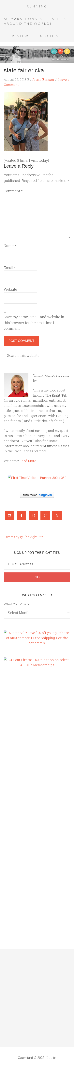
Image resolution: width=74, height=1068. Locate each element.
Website (10, 289)
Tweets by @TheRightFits (23, 537)
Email (10, 267)
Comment (13, 191)
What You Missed (17, 604)
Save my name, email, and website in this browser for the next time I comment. (34, 322)
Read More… (29, 461)
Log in (51, 1057)
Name (10, 245)
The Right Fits (37, 54)
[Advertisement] (19, 738)
